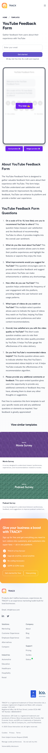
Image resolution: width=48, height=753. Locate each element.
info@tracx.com (13, 610)
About (28, 629)
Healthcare (6, 668)
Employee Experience (10, 638)
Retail (4, 677)
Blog (27, 633)
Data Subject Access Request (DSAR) (15, 737)
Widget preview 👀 (33, 149)
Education (6, 664)
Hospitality (6, 673)
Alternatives (7, 642)
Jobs (28, 638)
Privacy (11, 733)
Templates (15, 17)
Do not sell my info (30, 742)
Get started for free (13, 573)
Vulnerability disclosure (10, 746)
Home (5, 17)
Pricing (28, 650)
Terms (18, 733)
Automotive (6, 659)
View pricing (31, 573)
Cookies (4, 733)
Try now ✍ (24, 105)
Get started (22, 54)
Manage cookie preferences (12, 742)
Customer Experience (10, 633)
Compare (5, 647)
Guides (28, 655)
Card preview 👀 (14, 149)
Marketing (6, 629)
